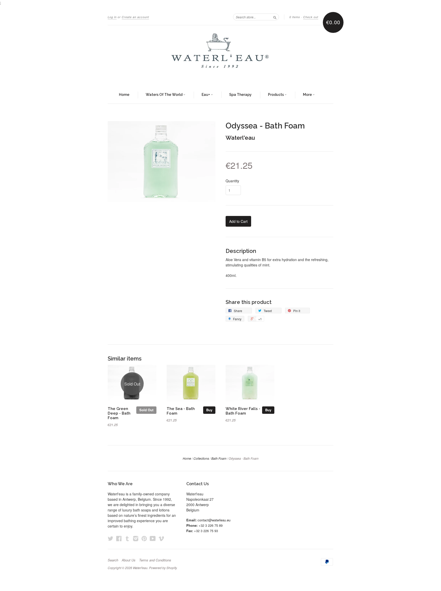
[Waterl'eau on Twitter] (110, 538)
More (308, 95)
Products (276, 95)
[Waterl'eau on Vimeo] (161, 538)
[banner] (220, 55)
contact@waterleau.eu (214, 520)
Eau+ (206, 95)
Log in (112, 17)
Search (113, 560)
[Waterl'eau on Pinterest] (144, 538)
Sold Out (146, 409)
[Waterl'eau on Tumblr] (127, 538)
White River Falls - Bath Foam (243, 410)
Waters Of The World (164, 95)
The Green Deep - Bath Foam (119, 413)
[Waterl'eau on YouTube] (153, 538)
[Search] (274, 16)
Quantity (232, 180)
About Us (129, 560)
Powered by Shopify (163, 568)
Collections (201, 458)
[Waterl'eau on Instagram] (136, 538)
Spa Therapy (240, 95)
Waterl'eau (240, 137)
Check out (310, 17)
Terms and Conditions (155, 560)
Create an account (135, 17)
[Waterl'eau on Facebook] (119, 538)
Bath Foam (218, 458)
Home (124, 95)
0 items (294, 17)
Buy (209, 409)
